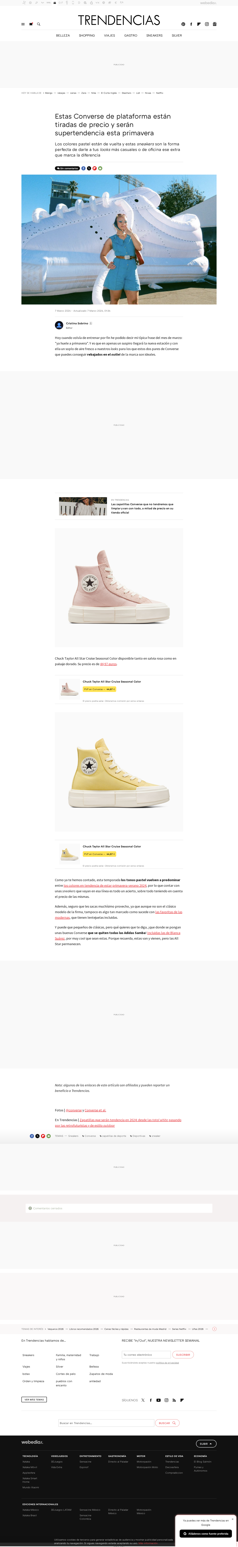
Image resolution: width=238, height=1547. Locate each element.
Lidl (138, 92)
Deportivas (139, 1135)
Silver (59, 1366)
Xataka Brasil (29, 1515)
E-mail (100, 168)
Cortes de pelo (66, 1374)
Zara (83, 92)
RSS (174, 1399)
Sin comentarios (69, 168)
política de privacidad (167, 1362)
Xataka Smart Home (29, 1480)
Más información (148, 1543)
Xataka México (30, 1509)
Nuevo (31, 24)
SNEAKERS (154, 35)
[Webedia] (32, 1442)
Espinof (84, 1467)
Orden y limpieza (33, 1381)
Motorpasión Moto (147, 1467)
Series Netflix (179, 1329)
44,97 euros (108, 664)
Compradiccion (174, 1472)
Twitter (89, 168)
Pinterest (183, 24)
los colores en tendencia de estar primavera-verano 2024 (105, 885)
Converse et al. (95, 1110)
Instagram (207, 24)
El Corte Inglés (109, 92)
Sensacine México (90, 1509)
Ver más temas (34, 1399)
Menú (23, 24)
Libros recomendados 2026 (84, 1329)
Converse (90, 1135)
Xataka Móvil (29, 1467)
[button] (79, 323)
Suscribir (183, 1354)
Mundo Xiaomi (30, 1487)
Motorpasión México (144, 1511)
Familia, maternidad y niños (68, 1357)
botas (26, 1374)
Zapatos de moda (101, 1374)
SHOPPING (87, 35)
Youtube (158, 1399)
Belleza (94, 1366)
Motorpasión (144, 1461)
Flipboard (199, 24)
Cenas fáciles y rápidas (116, 1329)
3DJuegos (57, 1461)
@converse (74, 1110)
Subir (204, 1443)
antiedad (95, 1381)
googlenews (214, 24)
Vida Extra (56, 1467)
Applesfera (28, 1472)
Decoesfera (172, 1467)
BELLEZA (63, 35)
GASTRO (130, 35)
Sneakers (73, 1135)
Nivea (148, 92)
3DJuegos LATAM (61, 1509)
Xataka (26, 1461)
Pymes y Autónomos (200, 1469)
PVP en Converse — (99, 689)
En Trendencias (120, 500)
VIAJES (109, 35)
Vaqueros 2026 (56, 1329)
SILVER (177, 35)
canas (73, 92)
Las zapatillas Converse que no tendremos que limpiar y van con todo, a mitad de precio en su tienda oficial (142, 508)
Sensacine (85, 1461)
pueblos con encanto (64, 1383)
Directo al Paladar (118, 1461)
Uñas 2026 (198, 1329)
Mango (48, 92)
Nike (93, 92)
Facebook (191, 24)
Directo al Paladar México (118, 1511)
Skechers (126, 92)
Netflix (159, 92)
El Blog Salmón (202, 1461)
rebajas (61, 92)
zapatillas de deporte (114, 1135)
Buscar (38, 24)
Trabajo (94, 1355)
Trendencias (172, 1461)
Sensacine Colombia (85, 1517)
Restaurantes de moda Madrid (150, 1329)
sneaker (156, 1135)
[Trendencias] (119, 20)
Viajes (26, 1366)
